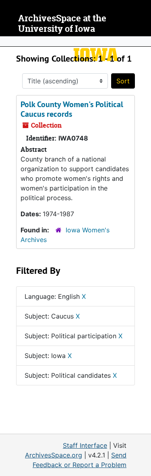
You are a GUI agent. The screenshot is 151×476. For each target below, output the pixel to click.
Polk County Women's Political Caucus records (72, 109)
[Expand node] (143, 41)
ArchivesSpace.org (53, 455)
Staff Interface (85, 445)
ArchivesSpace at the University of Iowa (62, 23)
